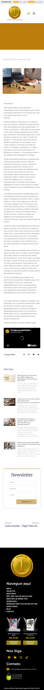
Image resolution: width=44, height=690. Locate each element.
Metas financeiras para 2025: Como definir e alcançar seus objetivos (28, 444)
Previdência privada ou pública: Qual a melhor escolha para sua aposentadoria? (26, 421)
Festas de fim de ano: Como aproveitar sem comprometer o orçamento (28, 401)
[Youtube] (15, 657)
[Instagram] (20, 657)
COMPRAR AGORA (13, 643)
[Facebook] (9, 657)
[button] (28, 13)
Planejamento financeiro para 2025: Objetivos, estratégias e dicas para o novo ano (27, 378)
